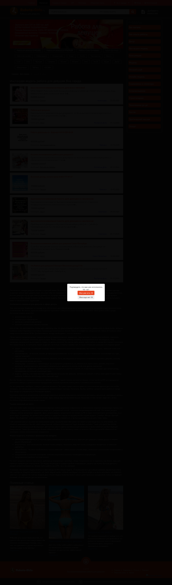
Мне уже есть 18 (86, 293)
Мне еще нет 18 (86, 297)
